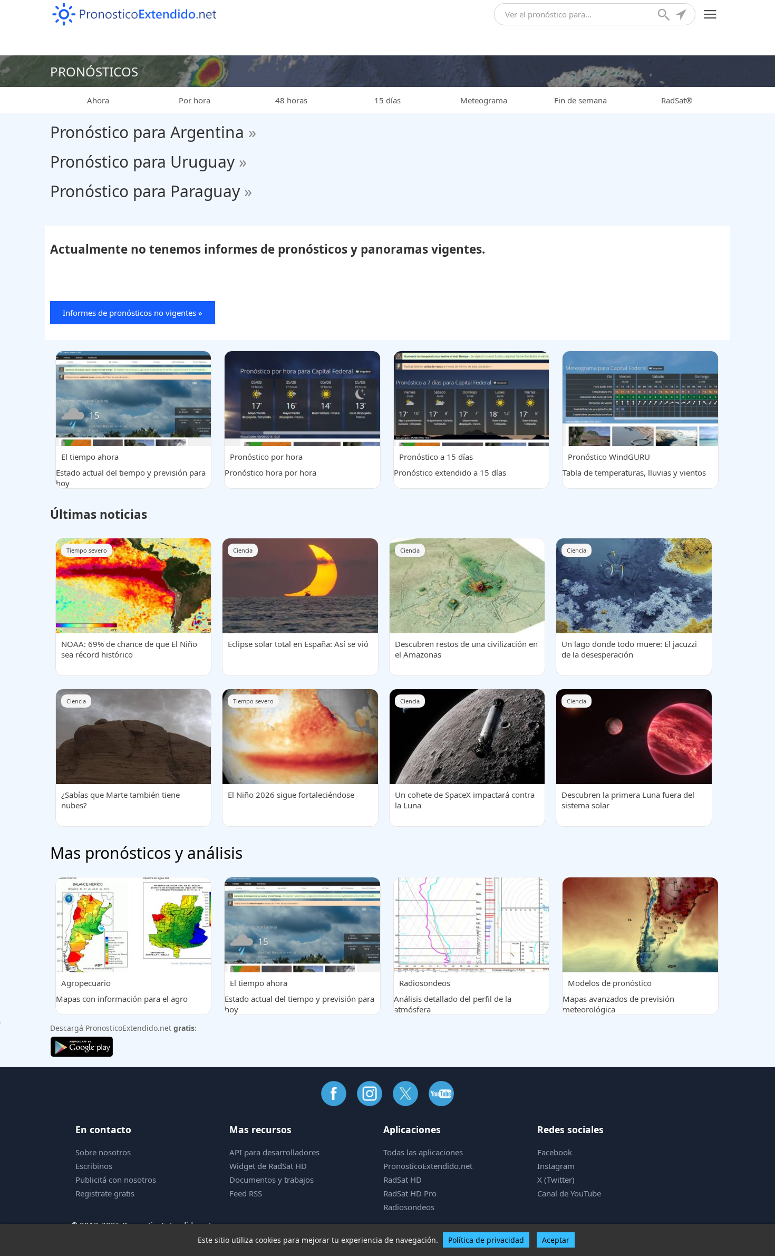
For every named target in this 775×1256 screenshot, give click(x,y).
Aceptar (555, 1240)
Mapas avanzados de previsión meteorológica (618, 996)
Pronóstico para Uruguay (148, 161)
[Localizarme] (681, 15)
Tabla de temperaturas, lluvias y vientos (634, 464)
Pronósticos (94, 71)
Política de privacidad (486, 1240)
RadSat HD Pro (410, 1193)
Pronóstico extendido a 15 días (450, 464)
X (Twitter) (556, 1179)
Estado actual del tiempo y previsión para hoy (131, 469)
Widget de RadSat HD (268, 1166)
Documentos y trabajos (271, 1179)
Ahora (98, 100)
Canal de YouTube (569, 1193)
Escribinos (93, 1166)
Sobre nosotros (103, 1152)
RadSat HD (402, 1179)
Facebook (554, 1152)
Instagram (556, 1166)
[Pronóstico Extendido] (134, 14)
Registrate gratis (104, 1193)
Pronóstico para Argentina (153, 132)
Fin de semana (580, 100)
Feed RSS (245, 1193)
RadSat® (676, 100)
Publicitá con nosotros (115, 1179)
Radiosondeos (408, 1207)
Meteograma (483, 100)
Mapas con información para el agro (122, 991)
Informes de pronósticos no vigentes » (132, 312)
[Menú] (710, 14)
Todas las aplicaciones (423, 1152)
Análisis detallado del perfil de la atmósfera (452, 996)
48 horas (291, 100)
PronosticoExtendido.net (427, 1166)
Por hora (194, 100)
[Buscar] (664, 15)
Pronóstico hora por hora (270, 464)
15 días (387, 100)
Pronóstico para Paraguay (151, 191)
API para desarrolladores (274, 1152)
